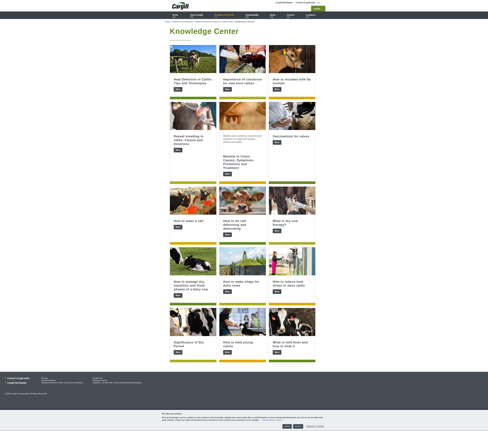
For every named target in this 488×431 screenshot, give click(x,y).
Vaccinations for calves (291, 136)
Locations (311, 15)
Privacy (44, 378)
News (272, 15)
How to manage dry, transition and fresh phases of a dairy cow (191, 285)
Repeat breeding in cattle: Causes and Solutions (189, 140)
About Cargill (196, 15)
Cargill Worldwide (284, 3)
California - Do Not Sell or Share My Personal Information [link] (117, 383)
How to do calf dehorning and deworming (234, 224)
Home (175, 15)
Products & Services (224, 15)
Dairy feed (227, 22)
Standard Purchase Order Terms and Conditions (62, 383)
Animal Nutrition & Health (208, 22)
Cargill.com (97, 378)
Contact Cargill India (305, 3)
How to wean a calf (188, 221)
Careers (290, 15)
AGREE (287, 426)
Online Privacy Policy (272, 420)
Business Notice (48, 380)
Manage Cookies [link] (100, 380)
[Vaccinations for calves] (292, 116)
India (317, 8)
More (178, 89)
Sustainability (252, 15)
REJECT (298, 426)
